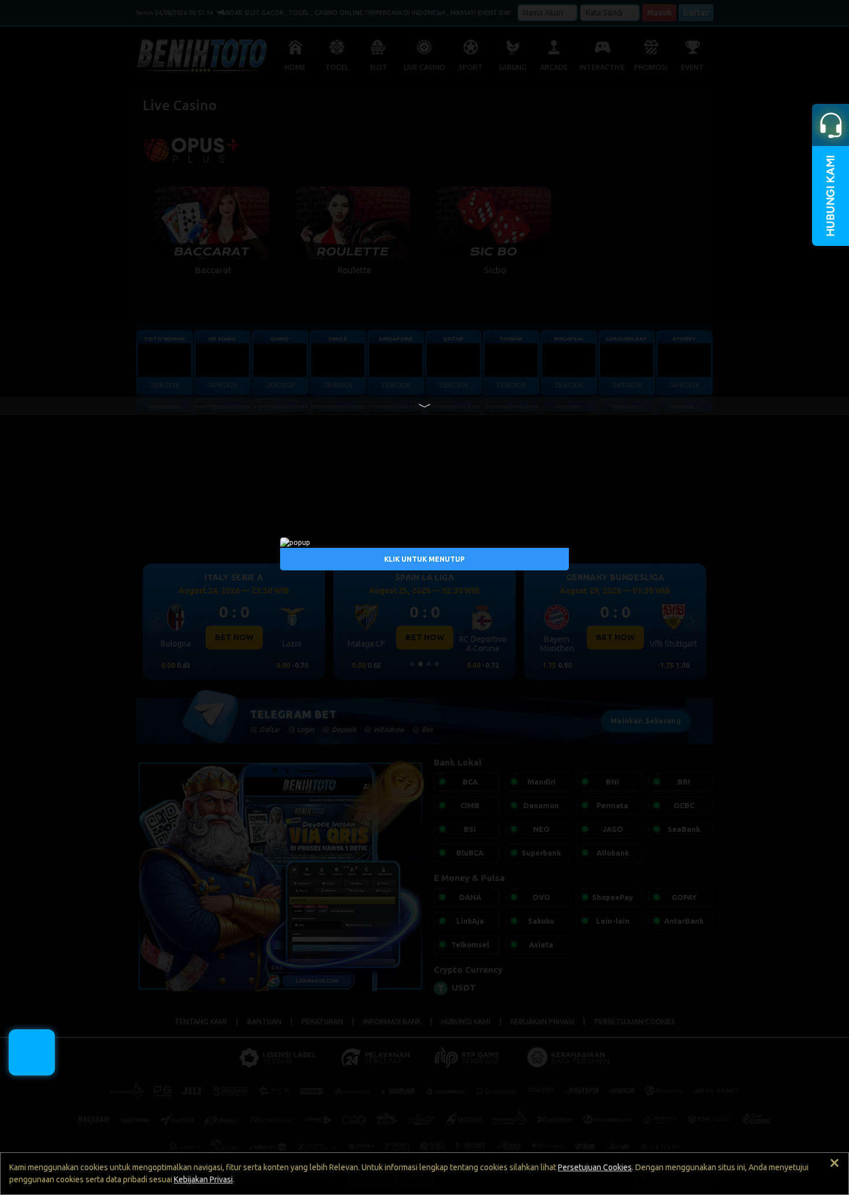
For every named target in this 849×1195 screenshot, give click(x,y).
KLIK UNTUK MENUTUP (424, 559)
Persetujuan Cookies (595, 1167)
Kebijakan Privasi (203, 1179)
